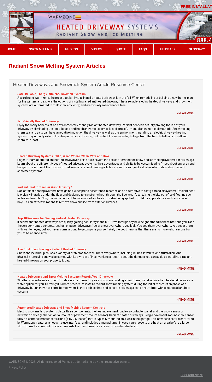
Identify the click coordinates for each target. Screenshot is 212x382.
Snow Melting (40, 49)
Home (11, 49)
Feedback (167, 49)
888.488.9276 (192, 375)
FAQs (143, 49)
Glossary (197, 49)
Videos (96, 49)
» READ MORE (185, 113)
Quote (121, 49)
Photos (71, 49)
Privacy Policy (17, 367)
